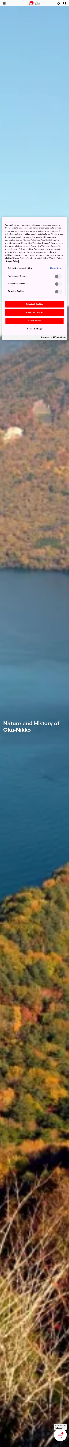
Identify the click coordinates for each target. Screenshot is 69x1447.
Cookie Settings (34, 329)
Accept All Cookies (34, 312)
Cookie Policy (12, 261)
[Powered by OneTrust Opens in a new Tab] (53, 338)
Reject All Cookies (34, 304)
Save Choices (34, 321)
